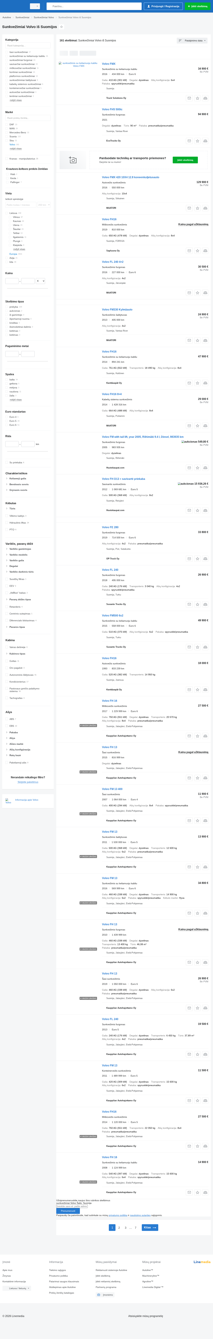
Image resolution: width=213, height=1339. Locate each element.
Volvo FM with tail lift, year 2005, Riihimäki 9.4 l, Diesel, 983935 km (143, 436)
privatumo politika (118, 1215)
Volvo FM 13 (109, 831)
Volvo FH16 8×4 (112, 394)
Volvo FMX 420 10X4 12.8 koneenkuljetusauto (130, 177)
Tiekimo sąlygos (57, 1270)
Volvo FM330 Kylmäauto (117, 309)
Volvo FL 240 (110, 569)
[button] (197, 98)
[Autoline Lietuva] (14, 6)
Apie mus (7, 1270)
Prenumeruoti (68, 1211)
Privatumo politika (58, 1275)
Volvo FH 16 (109, 700)
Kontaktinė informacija (14, 1281)
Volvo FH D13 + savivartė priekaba (123, 478)
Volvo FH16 (109, 219)
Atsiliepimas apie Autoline (62, 1287)
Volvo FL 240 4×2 (112, 261)
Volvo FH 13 (109, 747)
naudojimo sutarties (140, 1215)
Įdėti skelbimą (185, 160)
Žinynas (6, 1275)
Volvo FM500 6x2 (112, 615)
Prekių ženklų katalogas (61, 1292)
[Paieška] (50, 6)
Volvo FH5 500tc (112, 109)
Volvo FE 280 (110, 527)
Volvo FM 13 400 (112, 789)
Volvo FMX (108, 63)
